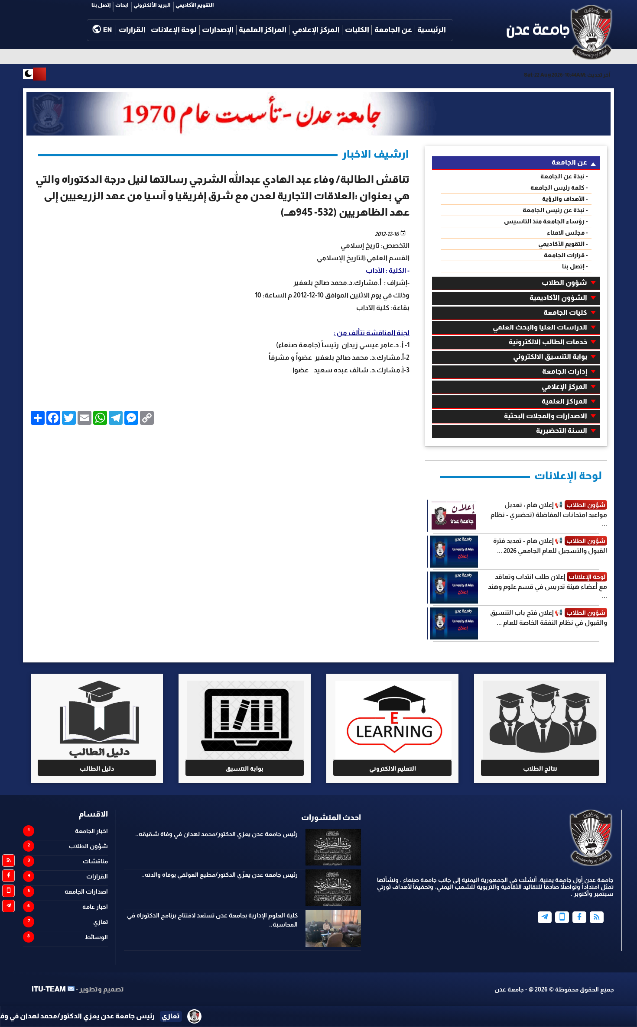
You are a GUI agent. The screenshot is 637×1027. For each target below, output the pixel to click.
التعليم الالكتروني (392, 768)
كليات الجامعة (565, 312)
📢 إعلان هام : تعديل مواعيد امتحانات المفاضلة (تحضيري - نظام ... (549, 514)
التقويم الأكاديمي (195, 5)
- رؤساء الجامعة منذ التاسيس (546, 221)
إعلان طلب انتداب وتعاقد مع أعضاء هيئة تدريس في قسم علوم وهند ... (547, 586)
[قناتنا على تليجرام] (8, 906)
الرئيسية (431, 30)
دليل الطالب (97, 768)
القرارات (132, 30)
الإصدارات (218, 30)
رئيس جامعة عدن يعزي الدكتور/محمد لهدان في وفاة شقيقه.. (216, 833)
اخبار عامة (95, 906)
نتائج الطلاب (540, 768)
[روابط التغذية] (8, 860)
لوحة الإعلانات (174, 30)
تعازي (100, 921)
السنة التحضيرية (561, 430)
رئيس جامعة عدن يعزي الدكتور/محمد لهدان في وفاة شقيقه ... (148, 1016)
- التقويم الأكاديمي (563, 243)
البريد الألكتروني (152, 5)
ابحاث (122, 5)
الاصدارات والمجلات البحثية (545, 416)
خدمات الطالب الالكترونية (548, 342)
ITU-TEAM (49, 989)
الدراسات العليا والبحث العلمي (540, 327)
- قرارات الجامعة (566, 255)
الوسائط (96, 936)
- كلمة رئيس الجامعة (559, 187)
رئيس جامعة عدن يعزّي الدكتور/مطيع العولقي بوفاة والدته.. (219, 874)
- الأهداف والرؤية (565, 198)
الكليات (357, 30)
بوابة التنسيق (244, 768)
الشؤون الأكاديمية (558, 297)
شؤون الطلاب (564, 282)
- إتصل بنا (575, 266)
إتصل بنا (100, 5)
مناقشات (95, 861)
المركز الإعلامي (316, 30)
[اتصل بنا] (8, 891)
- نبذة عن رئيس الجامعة (555, 210)
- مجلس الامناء (567, 232)
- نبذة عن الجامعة (564, 176)
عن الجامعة (393, 30)
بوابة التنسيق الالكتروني (550, 356)
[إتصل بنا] (562, 917)
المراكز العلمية (262, 30)
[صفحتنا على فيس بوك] (8, 875)
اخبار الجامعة (91, 830)
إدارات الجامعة (564, 371)
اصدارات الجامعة (86, 891)
